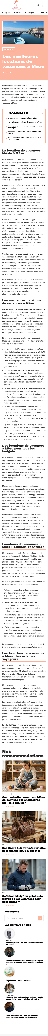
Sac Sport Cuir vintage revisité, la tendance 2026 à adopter (24, 849)
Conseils (8, 49)
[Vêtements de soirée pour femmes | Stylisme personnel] (9, 934)
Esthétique (10, 995)
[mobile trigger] (4, 5)
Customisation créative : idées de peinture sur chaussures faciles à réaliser (23, 800)
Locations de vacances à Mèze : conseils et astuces (24, 132)
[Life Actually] (16, 5)
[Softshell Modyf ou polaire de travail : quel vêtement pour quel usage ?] (24, 875)
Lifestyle (5, 845)
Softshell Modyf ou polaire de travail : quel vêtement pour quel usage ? (22, 899)
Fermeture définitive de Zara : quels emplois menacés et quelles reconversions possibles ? (24, 962)
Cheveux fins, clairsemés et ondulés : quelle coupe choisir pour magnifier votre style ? (24, 998)
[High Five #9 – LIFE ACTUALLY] (9, 972)
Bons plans (5, 893)
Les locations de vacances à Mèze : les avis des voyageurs (24, 138)
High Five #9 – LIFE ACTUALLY (19, 981)
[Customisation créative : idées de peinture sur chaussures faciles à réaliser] (24, 776)
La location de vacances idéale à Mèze (22, 118)
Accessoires (6, 794)
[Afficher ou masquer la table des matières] (35, 113)
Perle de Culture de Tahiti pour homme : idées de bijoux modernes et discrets (23, 1016)
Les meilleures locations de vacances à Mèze (24, 122)
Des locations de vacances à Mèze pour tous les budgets (24, 127)
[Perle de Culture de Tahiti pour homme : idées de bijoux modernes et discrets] (9, 1007)
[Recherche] (38, 5)
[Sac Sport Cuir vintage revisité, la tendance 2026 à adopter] (24, 827)
